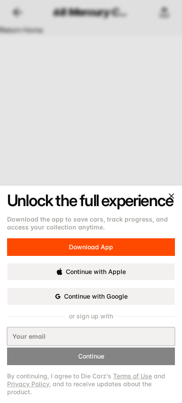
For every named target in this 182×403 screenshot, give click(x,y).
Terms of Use (132, 376)
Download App (91, 243)
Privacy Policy (28, 384)
